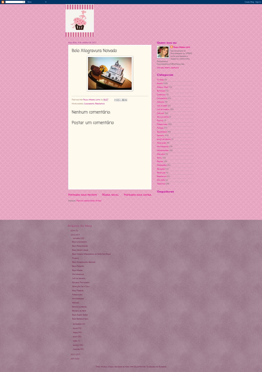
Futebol (160, 128)
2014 (73, 230)
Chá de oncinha (78, 278)
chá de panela (163, 109)
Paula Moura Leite (181, 47)
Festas (160, 120)
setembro (77, 324)
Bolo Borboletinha (80, 318)
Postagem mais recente (82, 194)
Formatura (162, 124)
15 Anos (160, 79)
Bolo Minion (77, 270)
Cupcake (160, 113)
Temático (161, 183)
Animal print (163, 87)
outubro (76, 238)
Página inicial (110, 194)
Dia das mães (163, 117)
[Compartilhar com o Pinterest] (126, 100)
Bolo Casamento (79, 241)
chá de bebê (162, 105)
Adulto (160, 83)
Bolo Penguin (78, 290)
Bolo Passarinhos (80, 246)
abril (75, 340)
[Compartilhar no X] (120, 100)
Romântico (100, 103)
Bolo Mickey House (80, 250)
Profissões (161, 165)
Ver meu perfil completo (168, 67)
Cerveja (160, 102)
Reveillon (161, 172)
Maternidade (163, 146)
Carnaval (161, 94)
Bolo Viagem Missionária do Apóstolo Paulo (91, 254)
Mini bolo (161, 154)
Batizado (161, 90)
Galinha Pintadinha (81, 282)
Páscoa (160, 161)
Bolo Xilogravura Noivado (83, 262)
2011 (73, 358)
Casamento (89, 103)
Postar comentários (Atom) (88, 200)
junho (75, 332)
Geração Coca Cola (81, 286)
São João (161, 180)
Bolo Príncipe (78, 266)
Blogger (162, 366)
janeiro (76, 349)
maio (75, 336)
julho (75, 328)
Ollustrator (139, 366)
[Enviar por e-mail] (115, 100)
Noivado (75, 302)
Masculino (161, 142)
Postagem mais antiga (137, 194)
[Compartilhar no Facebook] (123, 100)
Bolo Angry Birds (80, 314)
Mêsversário (163, 150)
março (76, 345)
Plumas (75, 258)
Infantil (160, 135)
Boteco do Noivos (79, 306)
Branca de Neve (79, 310)
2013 (73, 235)
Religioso (161, 169)
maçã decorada (164, 139)
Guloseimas (162, 131)
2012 (73, 354)
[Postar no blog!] (118, 100)
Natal (159, 157)
